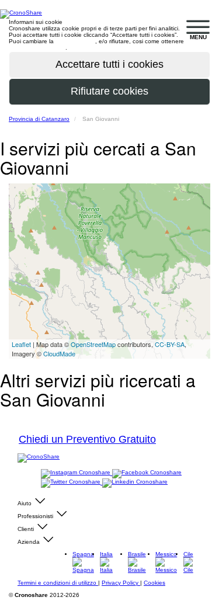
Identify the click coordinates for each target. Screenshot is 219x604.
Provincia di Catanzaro (39, 119)
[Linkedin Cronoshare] (135, 482)
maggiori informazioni (37, 47)
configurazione (75, 41)
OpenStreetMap (93, 344)
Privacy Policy (121, 582)
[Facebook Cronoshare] (147, 473)
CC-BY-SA (170, 344)
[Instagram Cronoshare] (76, 473)
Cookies (154, 582)
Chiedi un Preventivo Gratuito (87, 439)
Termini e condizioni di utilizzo (58, 582)
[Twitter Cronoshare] (71, 482)
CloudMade (59, 353)
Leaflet (21, 344)
